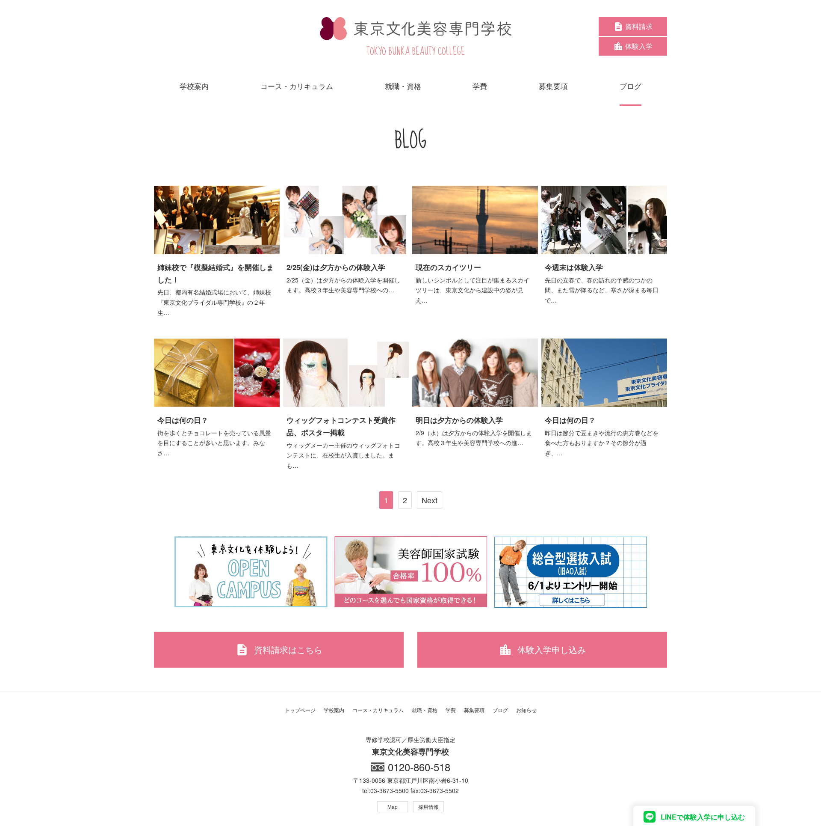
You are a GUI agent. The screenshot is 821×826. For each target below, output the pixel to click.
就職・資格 (424, 709)
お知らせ (526, 709)
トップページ (300, 709)
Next (429, 499)
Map (392, 806)
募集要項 (474, 709)
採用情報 (428, 806)
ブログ (500, 709)
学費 (451, 709)
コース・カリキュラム (378, 709)
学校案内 (334, 709)
